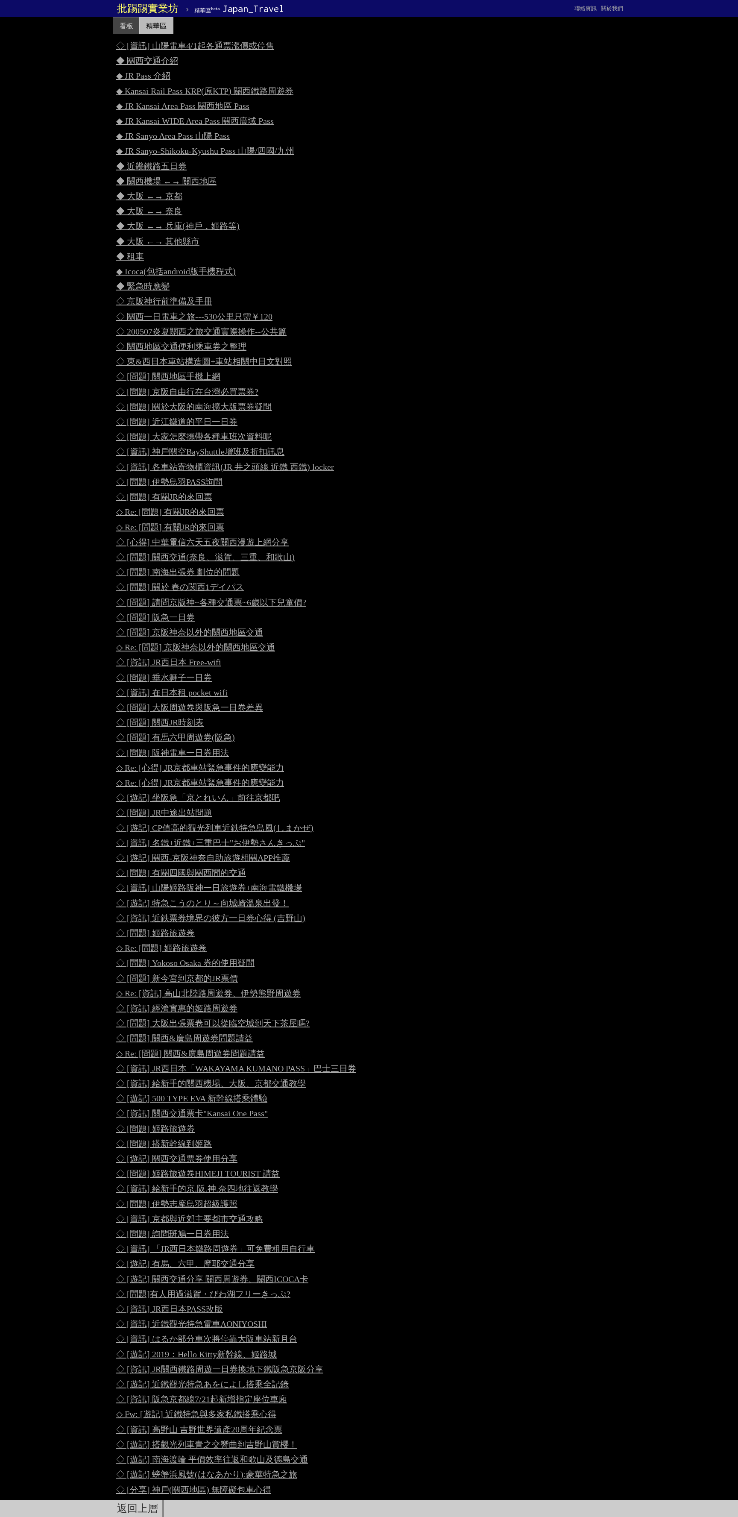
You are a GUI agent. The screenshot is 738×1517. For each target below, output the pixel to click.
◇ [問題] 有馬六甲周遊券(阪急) (175, 737)
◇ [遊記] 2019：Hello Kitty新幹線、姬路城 (196, 1354)
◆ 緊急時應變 (143, 286)
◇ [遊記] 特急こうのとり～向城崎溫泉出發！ (202, 903)
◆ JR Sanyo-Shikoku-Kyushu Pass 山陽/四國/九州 (205, 151)
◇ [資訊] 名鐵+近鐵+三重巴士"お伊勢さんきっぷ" (210, 843)
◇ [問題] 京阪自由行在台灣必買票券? (187, 391)
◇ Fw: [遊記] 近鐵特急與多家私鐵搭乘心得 (196, 1414)
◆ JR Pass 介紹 (143, 75)
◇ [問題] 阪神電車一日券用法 (172, 752)
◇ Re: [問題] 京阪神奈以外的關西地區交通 (195, 647)
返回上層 (137, 1508)
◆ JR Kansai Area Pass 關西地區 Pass (182, 106)
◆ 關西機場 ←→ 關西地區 (166, 181)
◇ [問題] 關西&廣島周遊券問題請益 (184, 1038)
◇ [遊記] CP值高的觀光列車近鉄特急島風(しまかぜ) (214, 828)
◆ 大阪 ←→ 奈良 (149, 211)
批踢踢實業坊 (148, 8)
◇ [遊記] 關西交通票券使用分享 (176, 1158)
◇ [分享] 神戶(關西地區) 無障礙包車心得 (193, 1489)
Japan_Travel (239, 8)
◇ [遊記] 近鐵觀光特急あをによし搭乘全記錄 (202, 1384)
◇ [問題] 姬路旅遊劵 (155, 1128)
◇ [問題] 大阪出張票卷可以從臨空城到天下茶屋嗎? (213, 1023)
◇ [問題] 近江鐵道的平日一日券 (176, 421)
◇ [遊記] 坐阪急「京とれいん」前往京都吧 (198, 797)
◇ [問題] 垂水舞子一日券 (164, 677)
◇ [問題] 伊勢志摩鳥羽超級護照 (176, 1204)
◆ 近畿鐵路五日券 (151, 166)
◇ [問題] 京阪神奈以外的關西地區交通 (189, 632)
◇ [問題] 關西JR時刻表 (160, 722)
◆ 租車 (130, 256)
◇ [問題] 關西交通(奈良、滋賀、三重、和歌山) (205, 557)
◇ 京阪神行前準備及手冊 (164, 301)
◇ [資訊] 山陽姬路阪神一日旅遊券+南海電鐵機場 (209, 887)
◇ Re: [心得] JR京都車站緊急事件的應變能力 (200, 767)
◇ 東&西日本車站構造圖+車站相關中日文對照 (204, 361)
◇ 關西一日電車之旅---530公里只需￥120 (194, 316)
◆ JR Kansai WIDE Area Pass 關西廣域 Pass (195, 121)
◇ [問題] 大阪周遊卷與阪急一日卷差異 (189, 707)
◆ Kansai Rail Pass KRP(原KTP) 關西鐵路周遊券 (204, 91)
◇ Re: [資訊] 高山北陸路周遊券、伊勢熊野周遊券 (208, 993)
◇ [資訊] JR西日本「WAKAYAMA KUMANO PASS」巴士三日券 (236, 1068)
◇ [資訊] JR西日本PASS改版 (169, 1309)
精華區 (156, 25)
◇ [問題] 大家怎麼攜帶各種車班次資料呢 (194, 436)
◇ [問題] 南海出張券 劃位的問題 (178, 572)
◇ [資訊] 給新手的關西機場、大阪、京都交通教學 (211, 1083)
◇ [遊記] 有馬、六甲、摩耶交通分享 (185, 1263)
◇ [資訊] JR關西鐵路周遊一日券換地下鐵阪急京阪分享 (219, 1369)
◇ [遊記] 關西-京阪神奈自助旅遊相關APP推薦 (203, 858)
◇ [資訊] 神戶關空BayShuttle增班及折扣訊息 (200, 451)
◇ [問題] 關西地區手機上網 (168, 376)
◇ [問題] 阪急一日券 (155, 617)
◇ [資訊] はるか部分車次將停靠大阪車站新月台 (206, 1339)
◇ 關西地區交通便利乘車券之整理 (181, 346)
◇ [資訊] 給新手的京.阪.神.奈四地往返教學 (197, 1188)
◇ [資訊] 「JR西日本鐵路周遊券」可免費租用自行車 (215, 1248)
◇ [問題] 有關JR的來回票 (164, 497)
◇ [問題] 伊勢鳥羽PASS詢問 (169, 482)
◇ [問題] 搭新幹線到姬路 (164, 1143)
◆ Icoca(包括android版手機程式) (176, 271)
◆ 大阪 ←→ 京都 (149, 196)
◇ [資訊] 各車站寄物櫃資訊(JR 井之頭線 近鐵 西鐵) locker (225, 467)
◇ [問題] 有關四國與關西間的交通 (181, 872)
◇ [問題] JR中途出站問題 (164, 812)
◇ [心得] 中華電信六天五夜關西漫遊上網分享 (202, 542)
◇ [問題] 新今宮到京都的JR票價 (177, 978)
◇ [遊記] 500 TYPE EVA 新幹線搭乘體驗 (191, 1098)
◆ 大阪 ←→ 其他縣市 (157, 241)
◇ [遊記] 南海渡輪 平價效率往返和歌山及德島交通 (212, 1459)
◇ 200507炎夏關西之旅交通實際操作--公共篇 (201, 331)
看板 (126, 25)
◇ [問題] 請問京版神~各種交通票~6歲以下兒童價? (211, 602)
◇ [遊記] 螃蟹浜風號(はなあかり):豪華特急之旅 (206, 1474)
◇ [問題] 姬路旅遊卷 (155, 933)
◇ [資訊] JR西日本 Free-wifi (168, 662)
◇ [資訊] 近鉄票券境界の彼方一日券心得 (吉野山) (210, 918)
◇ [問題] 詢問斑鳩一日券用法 (172, 1233)
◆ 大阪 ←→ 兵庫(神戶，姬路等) (178, 226)
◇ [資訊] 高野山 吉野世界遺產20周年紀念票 (199, 1429)
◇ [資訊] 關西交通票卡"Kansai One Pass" (192, 1113)
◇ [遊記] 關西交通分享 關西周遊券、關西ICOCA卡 (212, 1279)
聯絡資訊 (585, 8)
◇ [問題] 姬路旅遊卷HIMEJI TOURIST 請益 (198, 1173)
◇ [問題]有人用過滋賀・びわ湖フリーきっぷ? (203, 1294)
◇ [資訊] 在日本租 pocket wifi (172, 692)
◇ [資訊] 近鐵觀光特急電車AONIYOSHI (191, 1324)
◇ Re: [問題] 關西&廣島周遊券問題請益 (190, 1053)
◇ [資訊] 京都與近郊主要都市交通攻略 (189, 1219)
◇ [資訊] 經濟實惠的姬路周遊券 (176, 1008)
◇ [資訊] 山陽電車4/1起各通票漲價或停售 (195, 45)
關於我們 (612, 8)
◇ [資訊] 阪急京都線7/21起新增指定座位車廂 (201, 1399)
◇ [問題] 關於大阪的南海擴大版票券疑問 (194, 406)
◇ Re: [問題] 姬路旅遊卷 (161, 948)
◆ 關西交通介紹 (147, 60)
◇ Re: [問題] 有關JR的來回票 (170, 511)
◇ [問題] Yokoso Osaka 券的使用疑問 (185, 963)
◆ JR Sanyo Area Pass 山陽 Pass (173, 136)
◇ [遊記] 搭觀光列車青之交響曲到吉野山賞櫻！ (206, 1444)
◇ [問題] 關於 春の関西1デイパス (180, 587)
